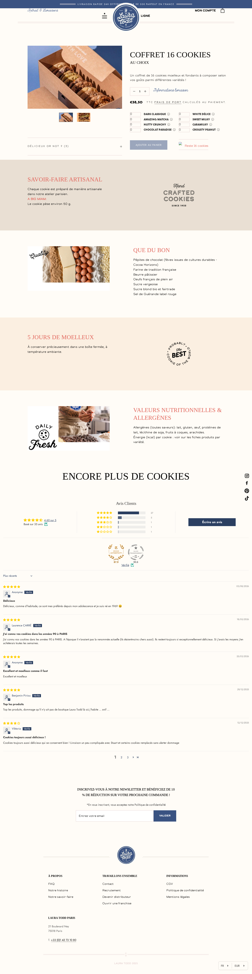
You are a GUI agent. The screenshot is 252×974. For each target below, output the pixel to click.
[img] (11, 587)
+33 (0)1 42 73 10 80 (63, 940)
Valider (164, 816)
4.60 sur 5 (50, 520)
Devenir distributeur (116, 897)
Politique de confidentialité (185, 890)
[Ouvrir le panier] (222, 10)
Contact (108, 884)
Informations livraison (170, 90)
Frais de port (167, 102)
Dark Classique (155, 114)
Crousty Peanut (204, 129)
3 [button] (128, 757)
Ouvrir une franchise (116, 903)
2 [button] (121, 757)
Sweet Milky (201, 119)
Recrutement (111, 890)
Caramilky (200, 124)
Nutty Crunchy (155, 124)
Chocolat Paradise (157, 129)
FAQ (51, 884)
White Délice (201, 114)
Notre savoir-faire (60, 897)
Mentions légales (178, 897)
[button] (105, 513)
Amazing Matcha (156, 119)
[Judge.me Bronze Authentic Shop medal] (116, 552)
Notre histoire (58, 890)
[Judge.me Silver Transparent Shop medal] (136, 552)
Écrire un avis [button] (212, 522)
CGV (169, 884)
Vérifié (125, 565)
